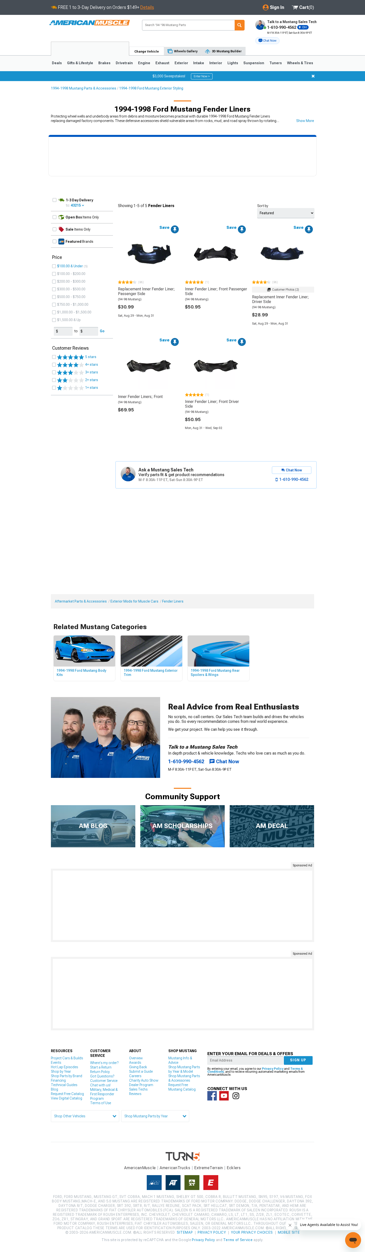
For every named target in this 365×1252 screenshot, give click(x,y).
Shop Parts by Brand (66, 1076)
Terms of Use (100, 1103)
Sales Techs (138, 1089)
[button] (267, 40)
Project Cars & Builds (67, 1058)
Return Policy (100, 1072)
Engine (144, 63)
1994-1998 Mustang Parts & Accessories (83, 88)
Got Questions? (102, 1076)
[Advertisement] (182, 905)
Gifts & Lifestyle (80, 63)
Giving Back (138, 1067)
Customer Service (103, 1081)
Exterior (181, 63)
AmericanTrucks (175, 1167)
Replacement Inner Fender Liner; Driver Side (280, 299)
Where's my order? (104, 1063)
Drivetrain (124, 63)
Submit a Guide (141, 1071)
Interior (215, 63)
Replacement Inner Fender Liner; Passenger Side (146, 291)
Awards (135, 1063)
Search (240, 25)
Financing (58, 1080)
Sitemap (185, 1232)
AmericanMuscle (140, 1167)
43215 (76, 205)
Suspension (253, 63)
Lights (232, 63)
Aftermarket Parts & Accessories (81, 601)
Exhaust (162, 63)
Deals (57, 63)
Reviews (135, 1094)
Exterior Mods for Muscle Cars (134, 601)
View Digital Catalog (66, 1098)
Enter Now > (202, 76)
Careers (135, 1076)
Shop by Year (61, 1071)
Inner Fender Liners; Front (140, 396)
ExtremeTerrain (208, 1167)
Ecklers (234, 1167)
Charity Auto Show (143, 1080)
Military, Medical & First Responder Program (104, 1094)
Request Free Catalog (67, 1094)
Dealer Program (141, 1085)
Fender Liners (172, 601)
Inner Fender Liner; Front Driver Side (212, 404)
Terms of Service (238, 1240)
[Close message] (313, 76)
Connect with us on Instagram (236, 1095)
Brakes (104, 63)
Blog (54, 1089)
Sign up (298, 1060)
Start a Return (100, 1067)
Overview (136, 1058)
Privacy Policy (272, 1068)
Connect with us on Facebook (212, 1095)
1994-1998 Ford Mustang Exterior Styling (151, 88)
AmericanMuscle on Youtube (224, 1095)
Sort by (262, 206)
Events (56, 1063)
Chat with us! (100, 1085)
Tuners (275, 63)
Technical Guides (64, 1085)
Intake (198, 63)
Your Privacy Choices (252, 1232)
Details (147, 7)
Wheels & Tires (300, 63)
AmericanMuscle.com (89, 23)
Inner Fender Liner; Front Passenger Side (216, 291)
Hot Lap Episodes (64, 1067)
